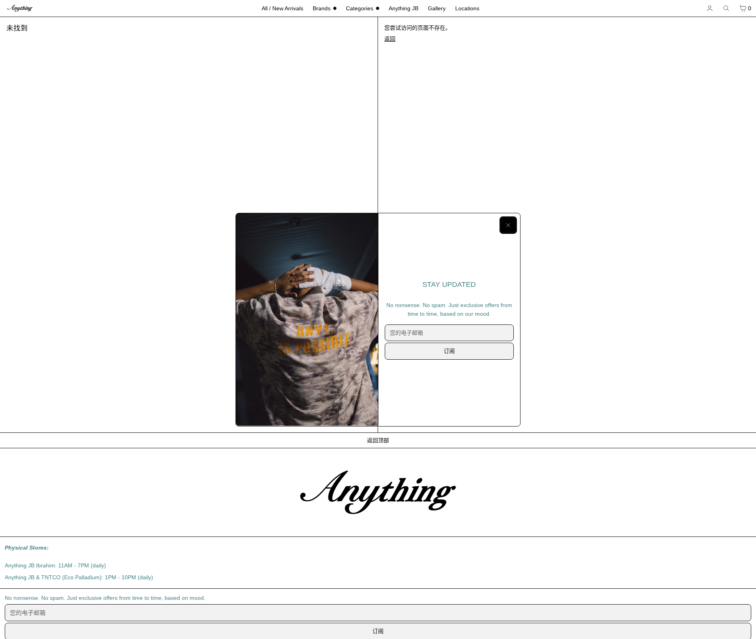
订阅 (449, 351)
